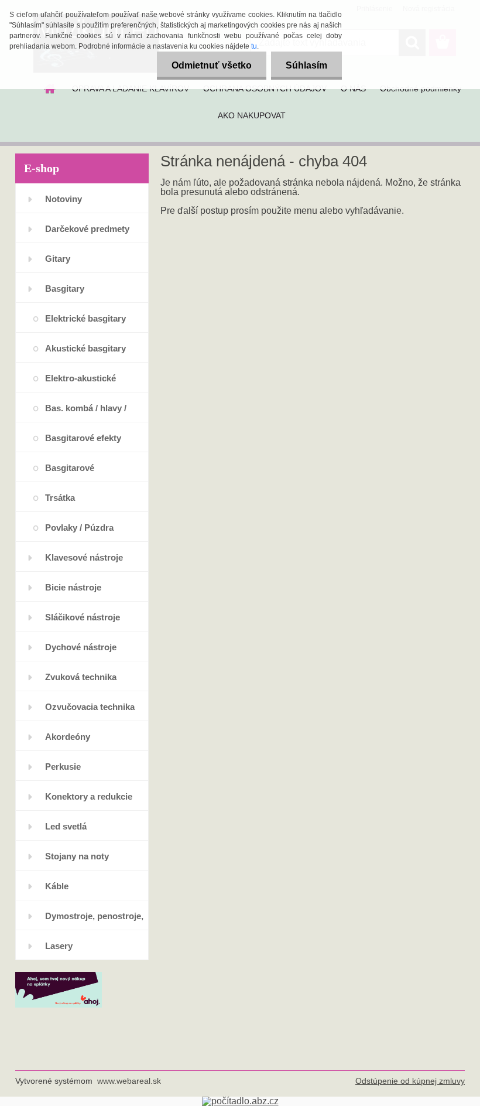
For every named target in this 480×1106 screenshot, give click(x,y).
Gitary (57, 259)
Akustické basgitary (85, 348)
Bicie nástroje (73, 587)
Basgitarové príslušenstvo (73, 472)
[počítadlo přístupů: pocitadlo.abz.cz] (240, 1101)
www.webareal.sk (129, 1080)
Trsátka (60, 498)
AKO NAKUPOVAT (252, 115)
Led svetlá (66, 826)
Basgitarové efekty (83, 438)
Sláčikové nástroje (82, 617)
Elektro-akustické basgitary (80, 382)
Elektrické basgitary (85, 318)
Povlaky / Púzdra (79, 527)
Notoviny (63, 199)
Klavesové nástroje (84, 557)
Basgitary (64, 288)
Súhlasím (306, 65)
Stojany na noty (77, 856)
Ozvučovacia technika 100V (90, 711)
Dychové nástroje (80, 647)
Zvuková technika (80, 677)
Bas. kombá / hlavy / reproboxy (85, 412)
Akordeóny (67, 737)
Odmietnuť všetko (212, 65)
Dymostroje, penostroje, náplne (94, 920)
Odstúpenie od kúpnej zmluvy (410, 1080)
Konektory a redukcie (88, 796)
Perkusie (63, 767)
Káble (56, 886)
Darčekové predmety (87, 229)
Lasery (59, 946)
